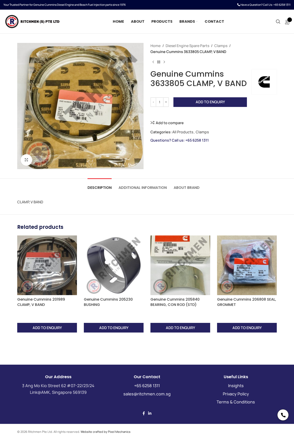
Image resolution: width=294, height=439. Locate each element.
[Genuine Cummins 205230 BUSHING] (114, 265)
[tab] (100, 185)
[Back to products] (158, 62)
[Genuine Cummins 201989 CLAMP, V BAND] (47, 265)
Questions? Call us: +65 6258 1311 (179, 140)
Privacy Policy (236, 394)
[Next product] (164, 62)
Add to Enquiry (210, 101)
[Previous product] (153, 62)
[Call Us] (283, 415)
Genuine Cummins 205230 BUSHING (108, 302)
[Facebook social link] (144, 413)
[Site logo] (32, 21)
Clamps (220, 45)
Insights (236, 385)
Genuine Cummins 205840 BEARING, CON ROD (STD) (175, 302)
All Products (182, 131)
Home (155, 45)
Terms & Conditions (236, 402)
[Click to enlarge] (26, 160)
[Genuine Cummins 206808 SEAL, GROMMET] (247, 265)
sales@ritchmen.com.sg (147, 394)
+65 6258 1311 (282, 5)
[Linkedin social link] (150, 413)
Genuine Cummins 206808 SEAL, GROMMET (246, 302)
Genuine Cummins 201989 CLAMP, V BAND (41, 302)
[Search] (278, 21)
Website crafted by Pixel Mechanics (105, 432)
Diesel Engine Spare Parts (187, 45)
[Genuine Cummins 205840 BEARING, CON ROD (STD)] (180, 265)
